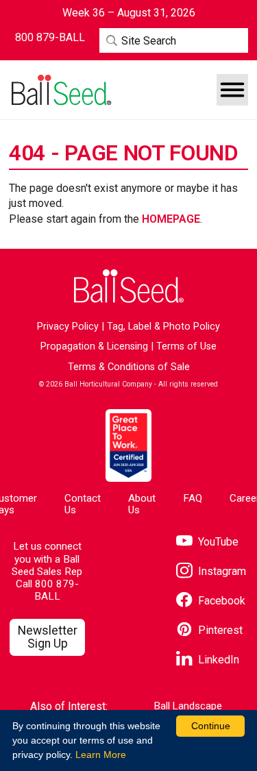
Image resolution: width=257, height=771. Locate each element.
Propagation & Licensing (94, 346)
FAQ (192, 498)
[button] (232, 90)
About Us (142, 504)
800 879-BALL (56, 590)
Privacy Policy (68, 326)
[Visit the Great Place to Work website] (128, 445)
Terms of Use (186, 346)
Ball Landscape (188, 706)
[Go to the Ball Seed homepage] (60, 90)
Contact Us (82, 504)
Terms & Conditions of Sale (129, 367)
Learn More (100, 754)
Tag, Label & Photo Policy (163, 326)
